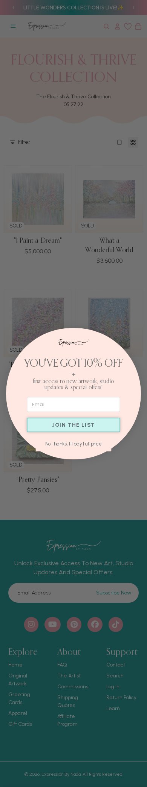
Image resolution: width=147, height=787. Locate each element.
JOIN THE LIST (73, 424)
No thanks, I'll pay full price (73, 443)
